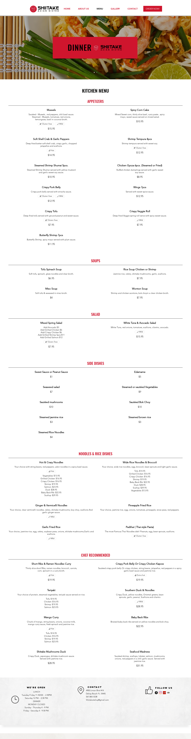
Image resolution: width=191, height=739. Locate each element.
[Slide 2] (94, 72)
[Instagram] (160, 692)
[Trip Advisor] (168, 692)
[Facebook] (156, 692)
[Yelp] (164, 692)
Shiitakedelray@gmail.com (97, 700)
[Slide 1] (96, 72)
